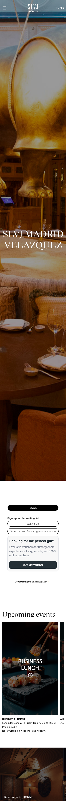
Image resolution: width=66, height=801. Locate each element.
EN (62, 8)
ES (57, 8)
